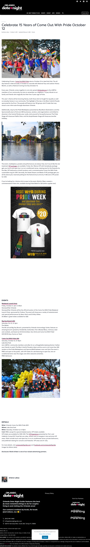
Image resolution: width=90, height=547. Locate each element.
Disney (49, 13)
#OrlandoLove (42, 90)
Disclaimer (7, 543)
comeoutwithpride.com (23, 445)
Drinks (58, 13)
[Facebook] (77, 1)
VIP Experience (34, 434)
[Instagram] (83, 1)
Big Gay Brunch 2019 (8, 321)
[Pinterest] (87, 1)
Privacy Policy (49, 493)
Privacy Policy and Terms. (45, 534)
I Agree (45, 537)
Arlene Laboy (6, 32)
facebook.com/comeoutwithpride (45, 445)
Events (43, 13)
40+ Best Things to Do (33, 13)
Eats (53, 13)
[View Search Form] (63, 13)
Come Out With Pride (22, 81)
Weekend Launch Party (9, 303)
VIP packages (12, 166)
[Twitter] (80, 1)
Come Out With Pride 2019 (10, 338)
